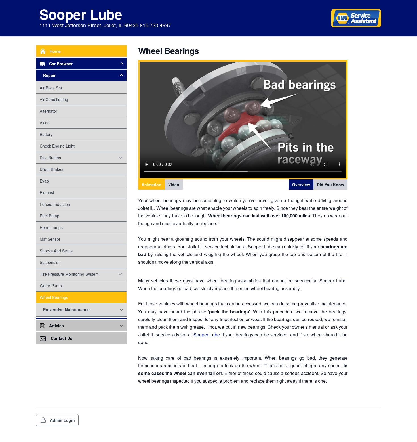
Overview (301, 184)
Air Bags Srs (51, 88)
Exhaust (47, 192)
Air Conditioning (54, 99)
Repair (49, 75)
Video (173, 184)
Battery (46, 134)
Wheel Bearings (54, 297)
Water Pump (51, 285)
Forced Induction (55, 204)
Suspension (50, 262)
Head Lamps (51, 227)
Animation (151, 184)
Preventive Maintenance (66, 309)
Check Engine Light (57, 146)
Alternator (48, 111)
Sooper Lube (206, 334)
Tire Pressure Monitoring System (69, 274)
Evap (44, 181)
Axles (44, 122)
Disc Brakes (50, 157)
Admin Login (62, 420)
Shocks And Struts (56, 251)
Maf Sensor (50, 239)
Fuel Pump (49, 216)
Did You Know (330, 184)
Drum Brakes (51, 169)
